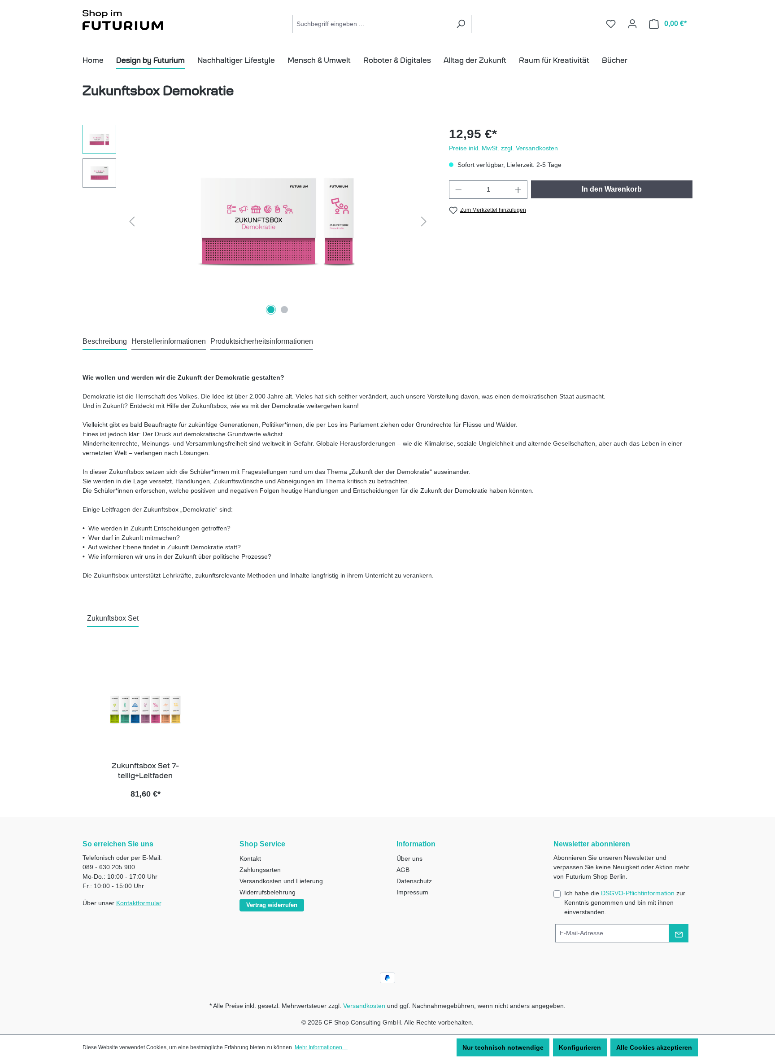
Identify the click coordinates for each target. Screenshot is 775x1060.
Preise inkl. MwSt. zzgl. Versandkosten (503, 148)
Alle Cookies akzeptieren (654, 1047)
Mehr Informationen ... (321, 1047)
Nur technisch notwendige (503, 1047)
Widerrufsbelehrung (267, 892)
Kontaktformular (138, 903)
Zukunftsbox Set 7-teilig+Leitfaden (145, 771)
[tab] (105, 342)
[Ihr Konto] (632, 24)
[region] (257, 221)
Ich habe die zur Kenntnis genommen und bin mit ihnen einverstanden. (624, 902)
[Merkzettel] (611, 24)
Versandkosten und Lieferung (281, 881)
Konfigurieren (580, 1047)
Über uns (409, 858)
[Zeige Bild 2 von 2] (284, 309)
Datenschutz (414, 881)
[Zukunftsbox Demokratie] (277, 221)
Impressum (412, 892)
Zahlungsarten (260, 869)
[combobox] (371, 24)
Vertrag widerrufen (271, 905)
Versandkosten (364, 1005)
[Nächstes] (424, 221)
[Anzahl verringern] (458, 189)
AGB (402, 869)
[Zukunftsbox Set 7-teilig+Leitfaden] (145, 709)
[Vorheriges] (132, 221)
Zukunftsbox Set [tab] (113, 618)
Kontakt (250, 858)
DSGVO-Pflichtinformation (638, 893)
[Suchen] (460, 24)
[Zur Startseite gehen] (123, 21)
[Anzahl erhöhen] (518, 189)
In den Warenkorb (612, 189)
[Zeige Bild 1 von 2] (270, 309)
